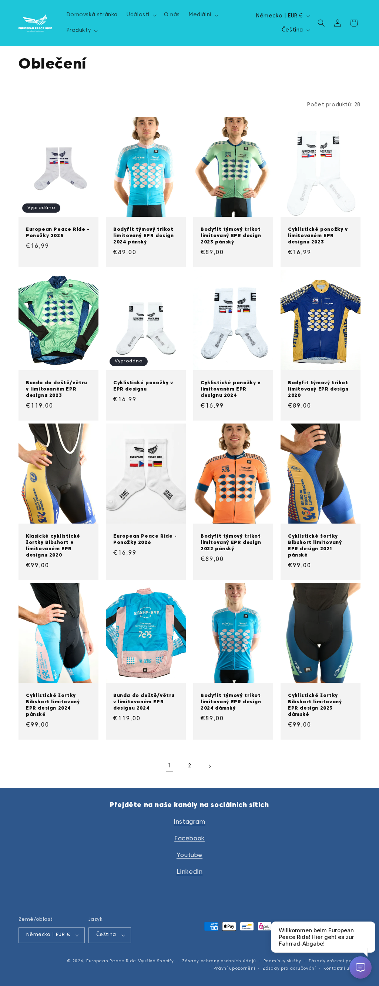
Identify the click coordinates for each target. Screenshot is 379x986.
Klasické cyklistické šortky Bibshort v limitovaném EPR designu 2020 (53, 546)
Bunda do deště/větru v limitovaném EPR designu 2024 (144, 702)
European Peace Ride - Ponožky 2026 (145, 539)
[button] (141, 15)
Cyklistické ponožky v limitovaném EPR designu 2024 (231, 389)
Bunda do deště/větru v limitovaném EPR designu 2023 (56, 389)
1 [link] (170, 765)
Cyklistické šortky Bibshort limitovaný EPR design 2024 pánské (53, 705)
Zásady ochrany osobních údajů (219, 961)
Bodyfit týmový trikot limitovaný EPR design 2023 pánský (231, 236)
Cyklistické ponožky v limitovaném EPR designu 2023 (318, 236)
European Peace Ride (111, 961)
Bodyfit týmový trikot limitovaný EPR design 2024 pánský (143, 236)
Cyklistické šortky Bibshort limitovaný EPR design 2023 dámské (315, 705)
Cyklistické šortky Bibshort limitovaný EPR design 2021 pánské (315, 546)
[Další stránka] (209, 766)
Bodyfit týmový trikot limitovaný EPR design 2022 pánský (231, 542)
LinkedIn (190, 872)
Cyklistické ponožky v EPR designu (143, 386)
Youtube (189, 855)
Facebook (189, 838)
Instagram (189, 822)
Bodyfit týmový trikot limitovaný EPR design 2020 (318, 389)
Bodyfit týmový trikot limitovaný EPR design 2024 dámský (231, 702)
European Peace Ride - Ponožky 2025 (58, 233)
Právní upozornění (234, 968)
